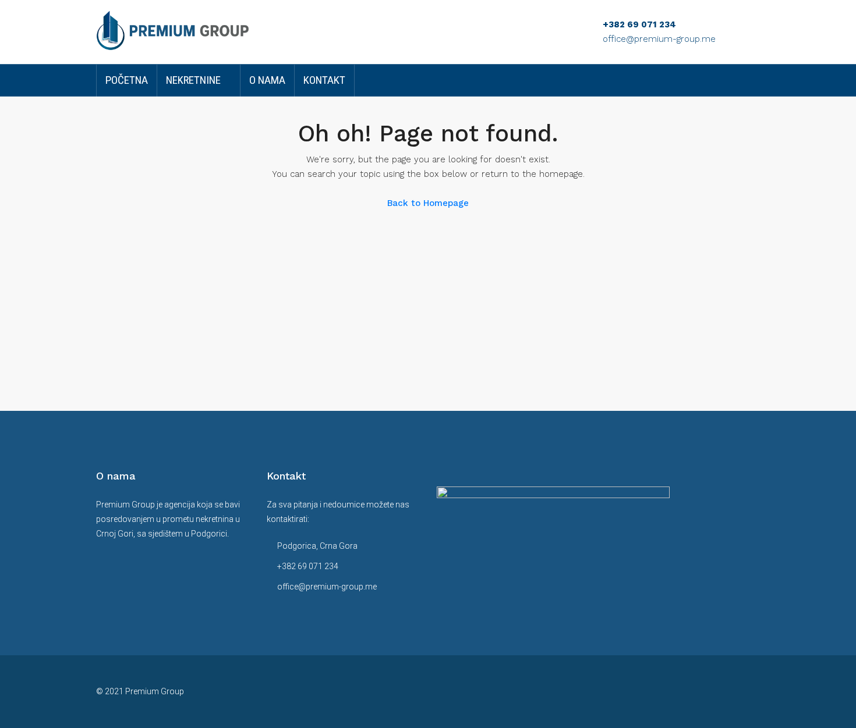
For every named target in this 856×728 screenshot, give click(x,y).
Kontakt (324, 80)
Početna (126, 80)
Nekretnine (193, 80)
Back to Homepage (428, 203)
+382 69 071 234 (639, 24)
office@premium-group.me (659, 39)
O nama (267, 80)
